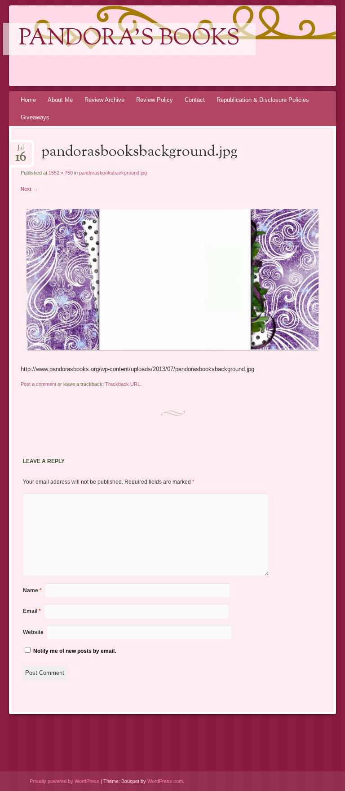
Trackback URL (122, 384)
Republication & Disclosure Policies (263, 99)
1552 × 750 (61, 172)
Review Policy (154, 99)
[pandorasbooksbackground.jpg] (172, 348)
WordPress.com (165, 781)
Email (32, 611)
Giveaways (35, 117)
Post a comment (38, 384)
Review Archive (104, 99)
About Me (60, 99)
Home (28, 99)
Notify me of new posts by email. (74, 651)
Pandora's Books (129, 39)
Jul (21, 150)
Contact (195, 99)
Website (33, 632)
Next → (29, 189)
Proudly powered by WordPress (64, 781)
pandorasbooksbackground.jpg (113, 172)
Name (32, 590)
